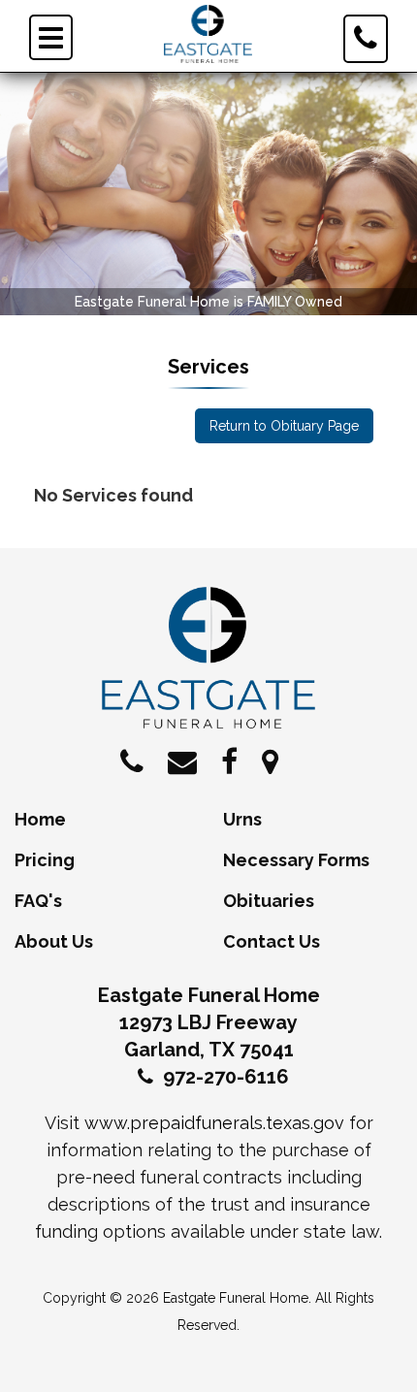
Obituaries (268, 900)
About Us (54, 941)
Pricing (45, 860)
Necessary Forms (296, 860)
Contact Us (271, 941)
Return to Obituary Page (284, 426)
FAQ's (38, 900)
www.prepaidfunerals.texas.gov (214, 1123)
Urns (242, 819)
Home (40, 819)
